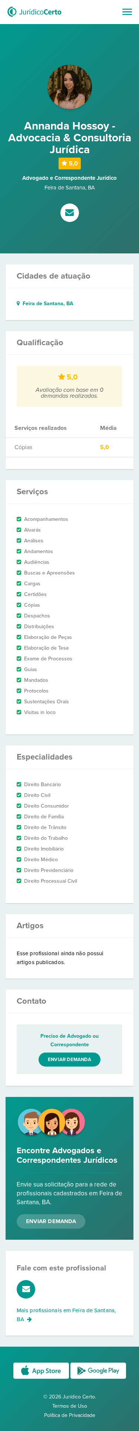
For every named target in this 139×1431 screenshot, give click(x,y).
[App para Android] (98, 1378)
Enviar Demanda (51, 1221)
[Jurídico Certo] (34, 17)
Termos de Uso (69, 1406)
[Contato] (69, 213)
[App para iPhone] (41, 1378)
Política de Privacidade (69, 1415)
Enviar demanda (69, 1060)
